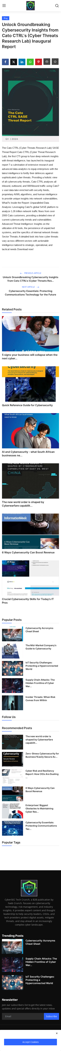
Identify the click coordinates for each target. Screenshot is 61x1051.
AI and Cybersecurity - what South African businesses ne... (28, 453)
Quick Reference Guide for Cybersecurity (27, 405)
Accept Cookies (30, 1042)
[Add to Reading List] (55, 61)
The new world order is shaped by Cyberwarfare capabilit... (23, 503)
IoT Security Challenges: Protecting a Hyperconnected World (42, 665)
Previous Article (32, 273)
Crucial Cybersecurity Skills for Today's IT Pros (28, 600)
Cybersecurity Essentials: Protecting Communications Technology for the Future (30, 292)
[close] (56, 1033)
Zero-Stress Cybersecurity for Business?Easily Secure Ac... (42, 755)
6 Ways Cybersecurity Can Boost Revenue (28, 552)
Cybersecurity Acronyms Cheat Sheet (39, 630)
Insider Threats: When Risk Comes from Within (40, 699)
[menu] (4, 5)
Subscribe (51, 1016)
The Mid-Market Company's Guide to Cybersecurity (41, 647)
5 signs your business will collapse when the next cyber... (29, 356)
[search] (57, 5)
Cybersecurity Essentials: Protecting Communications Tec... (41, 825)
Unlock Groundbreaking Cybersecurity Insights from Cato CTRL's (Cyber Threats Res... (30, 279)
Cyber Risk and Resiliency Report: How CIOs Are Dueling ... (42, 774)
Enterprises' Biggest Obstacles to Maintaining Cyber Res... (39, 808)
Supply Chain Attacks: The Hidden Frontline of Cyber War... (40, 683)
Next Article (28, 287)
